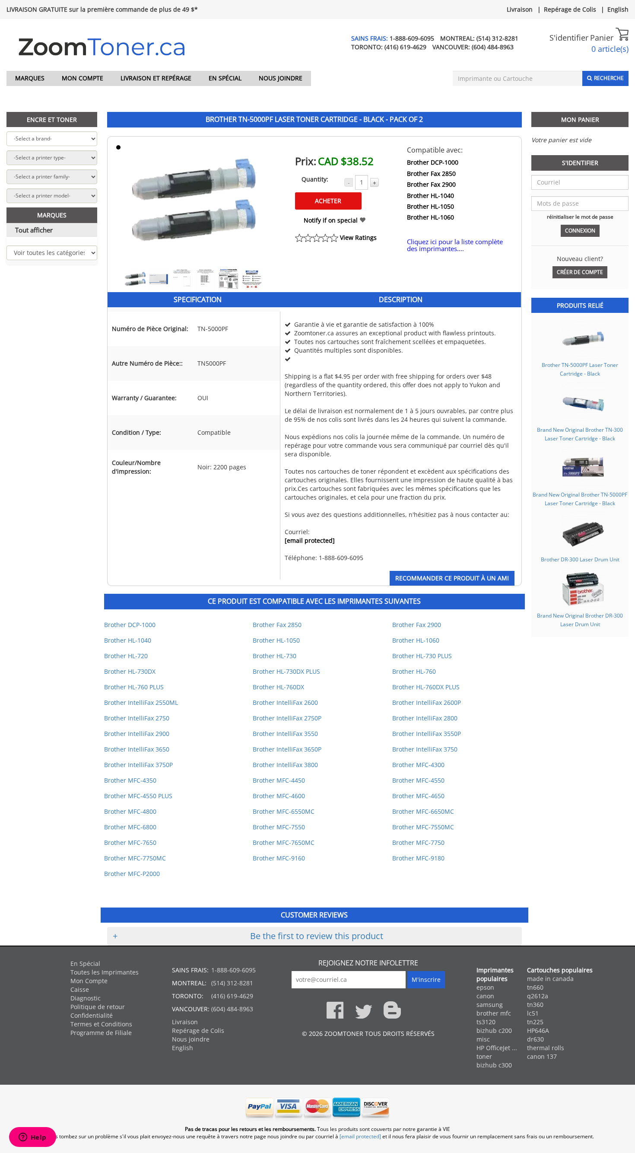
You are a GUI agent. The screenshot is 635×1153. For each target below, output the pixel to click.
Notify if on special (331, 220)
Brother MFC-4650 (418, 796)
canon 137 (542, 1056)
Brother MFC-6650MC (423, 811)
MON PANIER (580, 119)
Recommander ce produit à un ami (452, 578)
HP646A (538, 1030)
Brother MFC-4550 (418, 780)
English (618, 9)
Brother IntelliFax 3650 (136, 749)
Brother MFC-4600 (279, 796)
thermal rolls (545, 1048)
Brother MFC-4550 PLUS (138, 796)
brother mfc (493, 1013)
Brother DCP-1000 (432, 162)
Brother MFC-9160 (279, 858)
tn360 (535, 1004)
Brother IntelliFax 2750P (287, 718)
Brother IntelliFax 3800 (285, 765)
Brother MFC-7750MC (135, 858)
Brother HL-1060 (430, 217)
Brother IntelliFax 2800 (424, 718)
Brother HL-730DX (130, 671)
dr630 (535, 1039)
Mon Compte (82, 78)
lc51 (533, 1013)
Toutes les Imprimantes (104, 972)
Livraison (520, 9)
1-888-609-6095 (412, 38)
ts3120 (485, 1022)
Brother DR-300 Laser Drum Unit (580, 559)
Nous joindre (280, 78)
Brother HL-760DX (278, 687)
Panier (603, 37)
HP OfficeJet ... (496, 1048)
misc (483, 1039)
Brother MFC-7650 (130, 842)
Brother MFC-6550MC (283, 811)
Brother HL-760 (414, 671)
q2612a (537, 996)
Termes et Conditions (101, 1024)
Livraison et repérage (156, 78)
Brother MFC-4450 (279, 780)
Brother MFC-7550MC (423, 827)
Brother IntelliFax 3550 (285, 733)
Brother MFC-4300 (418, 765)
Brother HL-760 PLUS (134, 687)
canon (485, 996)
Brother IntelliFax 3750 (424, 749)
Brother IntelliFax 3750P (138, 765)
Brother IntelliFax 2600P (426, 702)
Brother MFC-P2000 (132, 874)
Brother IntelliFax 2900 (136, 733)
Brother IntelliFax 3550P (426, 733)
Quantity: (315, 179)
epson (485, 987)
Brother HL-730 (274, 656)
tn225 (535, 1022)
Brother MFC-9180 (418, 858)
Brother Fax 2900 (431, 184)
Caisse (79, 989)
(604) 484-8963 (493, 47)
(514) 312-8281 (497, 38)
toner (484, 1056)
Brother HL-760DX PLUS (426, 687)
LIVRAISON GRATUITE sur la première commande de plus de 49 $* (102, 9)
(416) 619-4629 (405, 47)
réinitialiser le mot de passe (580, 216)
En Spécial (225, 78)
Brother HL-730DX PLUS (286, 671)
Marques (29, 78)
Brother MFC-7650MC (283, 842)
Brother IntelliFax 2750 (136, 718)
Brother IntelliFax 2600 (285, 702)
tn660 (535, 987)
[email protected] (310, 540)
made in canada (550, 979)
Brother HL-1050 (430, 206)
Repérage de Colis (570, 9)
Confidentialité (91, 1015)
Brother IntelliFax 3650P (287, 749)
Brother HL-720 (126, 656)
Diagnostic (85, 998)
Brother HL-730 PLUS (422, 656)
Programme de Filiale (101, 1033)
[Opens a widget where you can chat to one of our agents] (32, 1138)
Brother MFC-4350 (130, 780)
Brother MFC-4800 (130, 811)
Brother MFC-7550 (279, 827)
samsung (489, 1004)
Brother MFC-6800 (130, 827)
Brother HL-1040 (430, 195)
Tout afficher (34, 230)
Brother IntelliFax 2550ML (141, 702)
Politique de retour (97, 1007)
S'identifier (568, 37)
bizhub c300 (494, 1065)
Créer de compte (580, 272)
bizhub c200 (494, 1030)
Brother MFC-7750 (418, 842)
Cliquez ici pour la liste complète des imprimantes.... (455, 245)
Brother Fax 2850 (431, 173)
